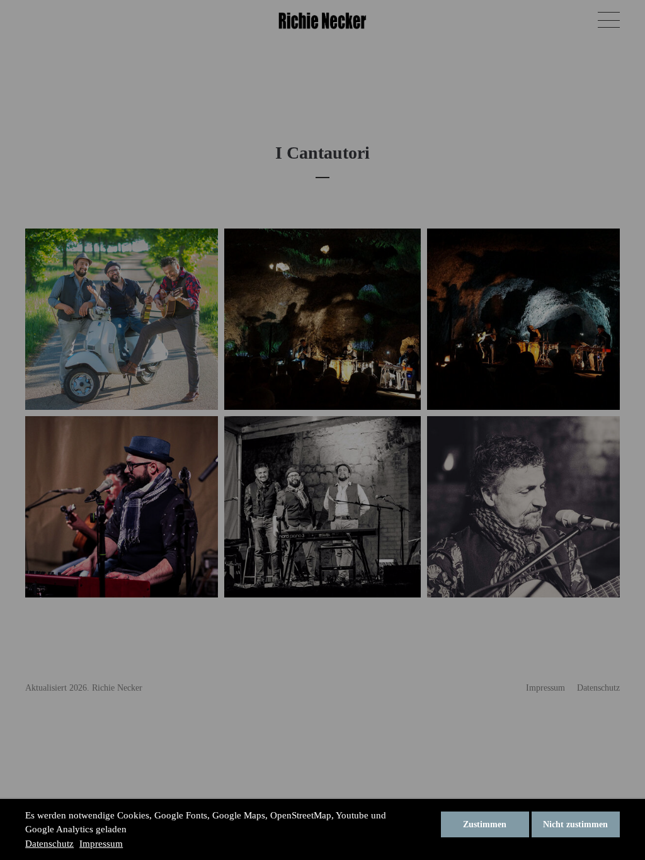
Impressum (101, 844)
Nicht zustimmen (575, 824)
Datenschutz (49, 844)
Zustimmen (484, 824)
